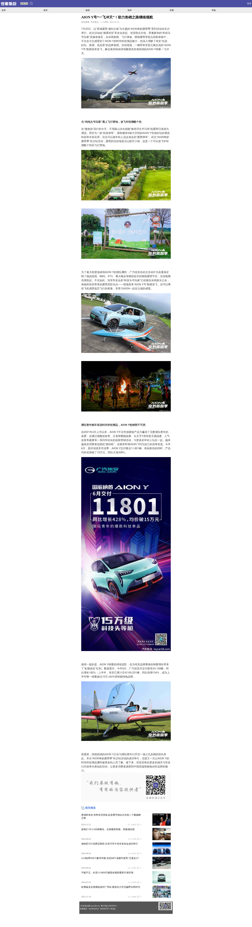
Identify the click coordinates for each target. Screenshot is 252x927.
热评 (130, 10)
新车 (46, 10)
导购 (214, 10)
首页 (4, 10)
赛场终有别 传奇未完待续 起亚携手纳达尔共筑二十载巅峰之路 (111, 816)
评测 (172, 10)
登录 (249, 3)
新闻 (88, 10)
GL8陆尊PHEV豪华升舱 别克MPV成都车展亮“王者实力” (110, 858)
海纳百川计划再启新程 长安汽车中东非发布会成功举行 (109, 843)
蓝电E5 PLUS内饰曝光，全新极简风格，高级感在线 (108, 829)
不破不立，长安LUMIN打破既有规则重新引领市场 (107, 872)
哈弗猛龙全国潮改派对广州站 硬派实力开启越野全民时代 (110, 887)
